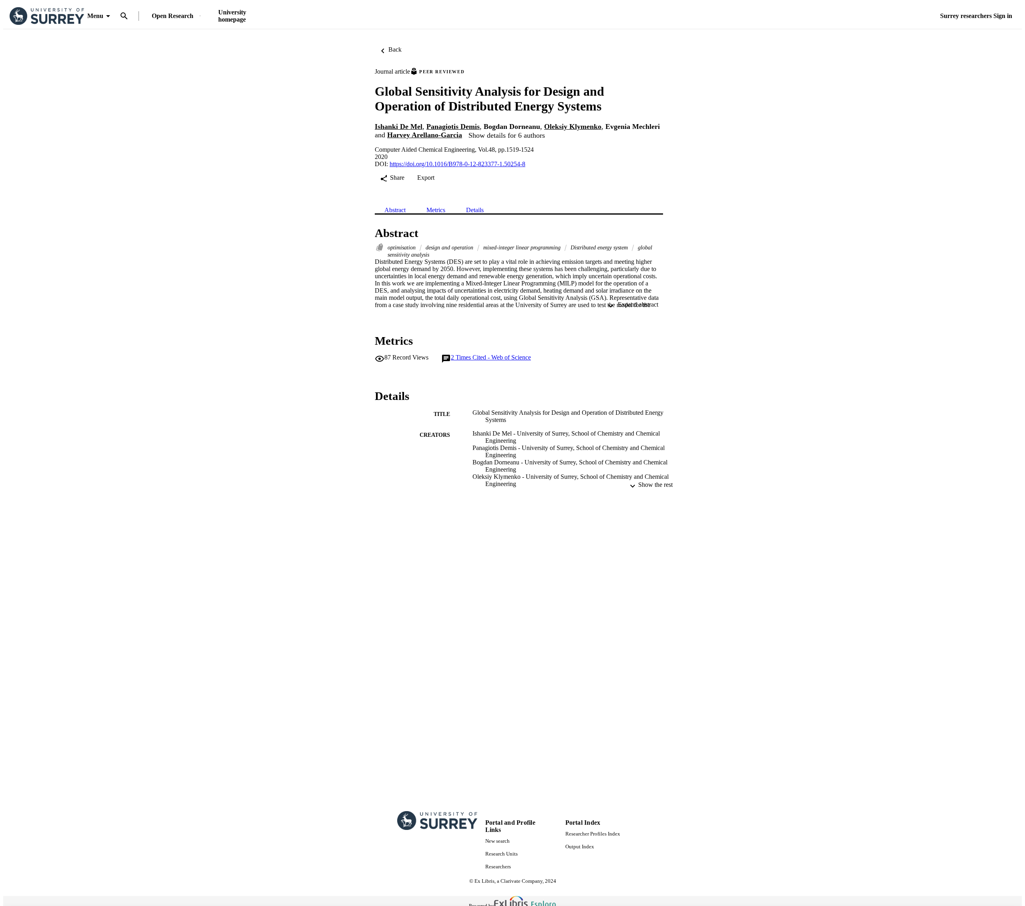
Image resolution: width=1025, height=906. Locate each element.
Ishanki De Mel (398, 127)
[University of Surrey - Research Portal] (47, 16)
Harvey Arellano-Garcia (424, 135)
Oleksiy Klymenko (572, 127)
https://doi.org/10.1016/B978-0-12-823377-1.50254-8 (457, 164)
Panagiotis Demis (453, 127)
